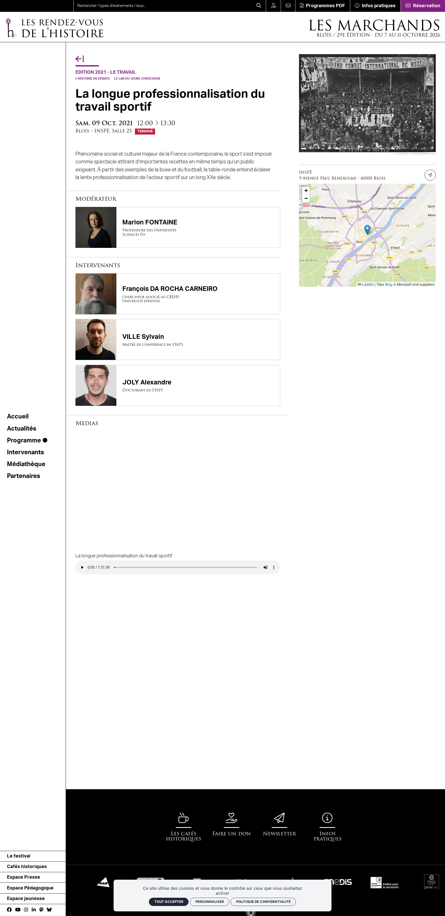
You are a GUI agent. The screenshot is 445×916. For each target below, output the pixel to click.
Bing (388, 284)
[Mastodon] (41, 909)
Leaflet (367, 284)
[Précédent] (79, 59)
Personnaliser (209, 902)
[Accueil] (23, 6)
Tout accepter (169, 902)
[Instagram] (26, 909)
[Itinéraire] (430, 175)
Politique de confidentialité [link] (263, 902)
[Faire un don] (273, 6)
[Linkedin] (34, 909)
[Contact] (288, 6)
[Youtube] (17, 909)
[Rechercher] (259, 6)
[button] (367, 230)
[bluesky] (49, 909)
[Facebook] (9, 909)
